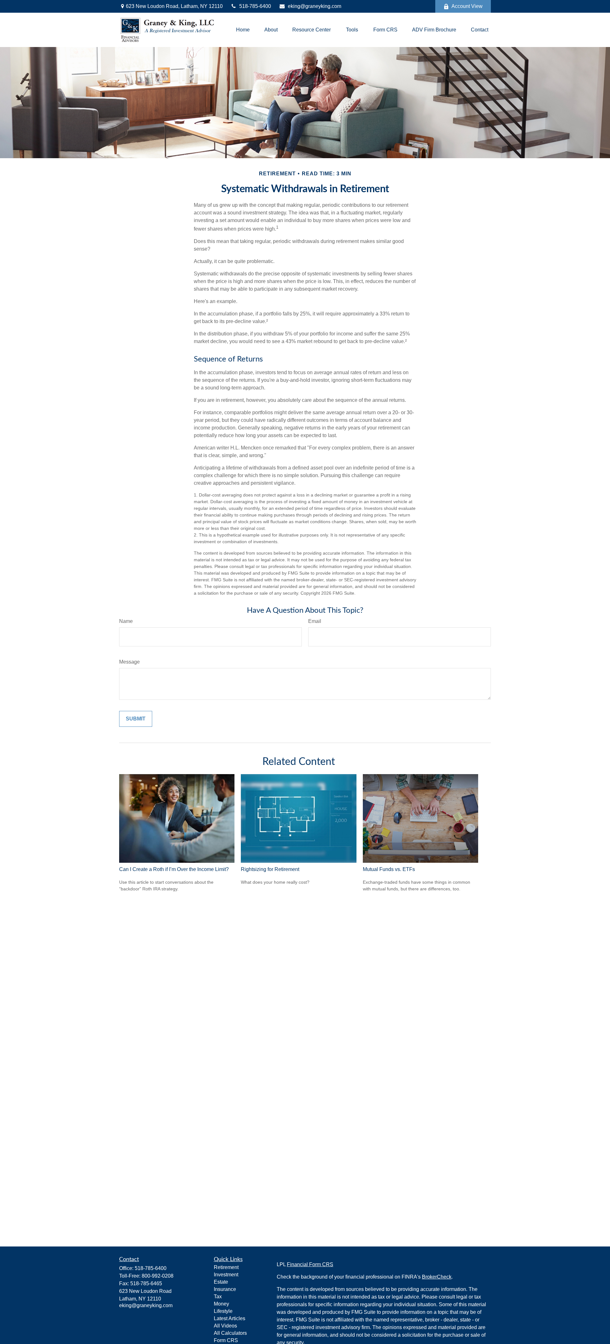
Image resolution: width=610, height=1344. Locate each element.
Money (221, 1304)
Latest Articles (229, 1318)
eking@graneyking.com (314, 6)
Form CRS (226, 1340)
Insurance (225, 1289)
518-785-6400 (255, 6)
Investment (226, 1274)
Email (314, 621)
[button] (243, 30)
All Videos (225, 1325)
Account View (467, 6)
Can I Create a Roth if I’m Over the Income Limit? (174, 869)
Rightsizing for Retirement (270, 869)
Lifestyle (223, 1311)
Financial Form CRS (310, 1264)
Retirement (226, 1267)
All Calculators (230, 1333)
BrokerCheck (436, 1277)
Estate (221, 1282)
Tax (218, 1296)
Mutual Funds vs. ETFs (389, 869)
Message (129, 662)
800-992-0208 (157, 1276)
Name (126, 621)
